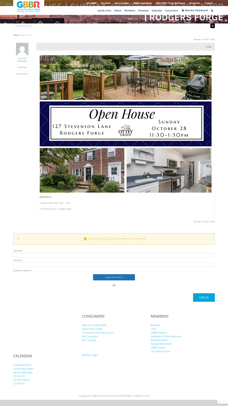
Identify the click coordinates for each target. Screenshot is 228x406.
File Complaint (90, 336)
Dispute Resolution (161, 344)
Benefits (155, 325)
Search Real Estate (92, 329)
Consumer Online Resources (97, 332)
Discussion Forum (160, 351)
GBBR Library (158, 347)
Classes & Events (22, 365)
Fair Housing (89, 340)
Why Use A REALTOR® (94, 325)
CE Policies (19, 383)
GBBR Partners (159, 332)
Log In (204, 297)
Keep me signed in (24, 270)
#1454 (209, 46)
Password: (17, 260)
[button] (212, 10)
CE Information (21, 379)
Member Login (90, 355)
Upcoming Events (22, 372)
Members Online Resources (166, 336)
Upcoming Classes (23, 368)
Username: (18, 250)
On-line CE (19, 376)
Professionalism (159, 340)
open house (25, 34)
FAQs (153, 329)
